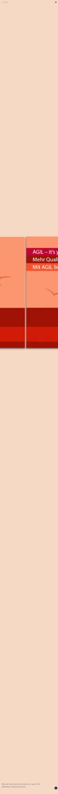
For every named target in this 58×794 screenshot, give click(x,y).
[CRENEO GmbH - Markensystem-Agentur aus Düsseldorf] (56, 2)
